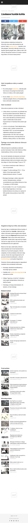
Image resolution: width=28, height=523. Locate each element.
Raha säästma (11, 10)
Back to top (14, 515)
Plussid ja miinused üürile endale (18, 408)
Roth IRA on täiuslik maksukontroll (18, 377)
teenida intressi (13, 46)
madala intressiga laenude (17, 272)
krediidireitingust (5, 259)
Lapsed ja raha (4, 10)
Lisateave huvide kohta (15, 313)
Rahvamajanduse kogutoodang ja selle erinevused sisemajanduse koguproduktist (18, 386)
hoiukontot (15, 89)
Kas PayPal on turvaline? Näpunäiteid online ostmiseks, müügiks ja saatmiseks (17, 402)
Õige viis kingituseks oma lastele (18, 307)
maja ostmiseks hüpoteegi (17, 97)
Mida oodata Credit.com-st (16, 462)
